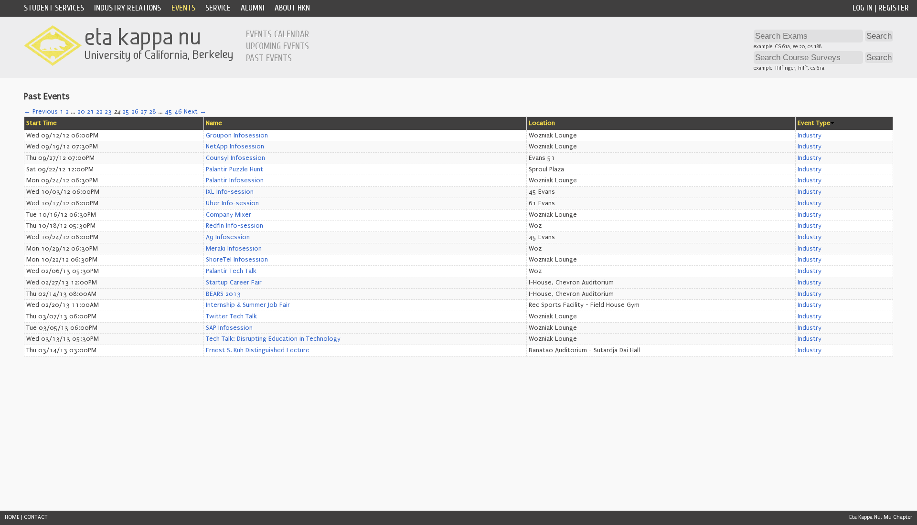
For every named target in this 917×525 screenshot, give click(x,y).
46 (178, 112)
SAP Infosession (229, 328)
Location (542, 123)
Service (218, 7)
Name (214, 123)
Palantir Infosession (235, 180)
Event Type (814, 123)
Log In (863, 7)
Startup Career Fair (234, 282)
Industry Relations (127, 7)
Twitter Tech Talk (231, 316)
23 (108, 112)
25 (125, 112)
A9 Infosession (228, 237)
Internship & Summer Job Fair (248, 305)
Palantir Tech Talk (231, 271)
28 (152, 112)
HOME (12, 517)
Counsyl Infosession (235, 158)
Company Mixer (228, 215)
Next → (195, 112)
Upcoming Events (277, 46)
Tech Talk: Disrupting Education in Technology (273, 339)
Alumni (253, 7)
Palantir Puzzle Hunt (234, 169)
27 (143, 112)
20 (81, 112)
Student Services (54, 7)
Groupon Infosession (237, 135)
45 (168, 112)
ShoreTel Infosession (237, 259)
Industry (809, 135)
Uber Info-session (232, 203)
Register (893, 7)
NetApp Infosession (235, 146)
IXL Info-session (230, 192)
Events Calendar (277, 34)
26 (135, 112)
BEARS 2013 (223, 294)
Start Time (41, 123)
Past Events (269, 58)
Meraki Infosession (234, 248)
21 (90, 112)
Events (183, 7)
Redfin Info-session (234, 226)
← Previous (41, 112)
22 (99, 112)
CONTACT (36, 517)
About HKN (292, 7)
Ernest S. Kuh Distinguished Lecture (257, 350)
